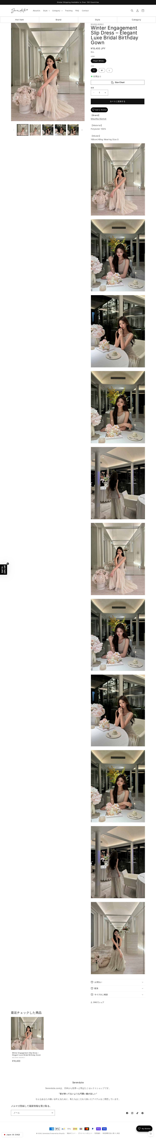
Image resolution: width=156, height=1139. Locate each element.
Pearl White (98, 61)
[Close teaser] (8, 563)
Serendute (46, 1133)
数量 (92, 88)
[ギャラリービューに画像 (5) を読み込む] (73, 130)
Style (97, 19)
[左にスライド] (13, 130)
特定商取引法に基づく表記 (111, 1133)
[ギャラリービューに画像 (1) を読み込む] (22, 130)
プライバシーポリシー (85, 1133)
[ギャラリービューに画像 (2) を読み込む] (35, 130)
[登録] (52, 1113)
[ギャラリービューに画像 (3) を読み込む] (48, 130)
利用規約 (97, 1133)
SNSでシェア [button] (98, 1002)
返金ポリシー (71, 1133)
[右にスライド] (82, 130)
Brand (58, 19)
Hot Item (19, 19)
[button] (46, 10)
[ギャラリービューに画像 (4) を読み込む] (60, 130)
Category (136, 19)
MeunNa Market (97, 24)
